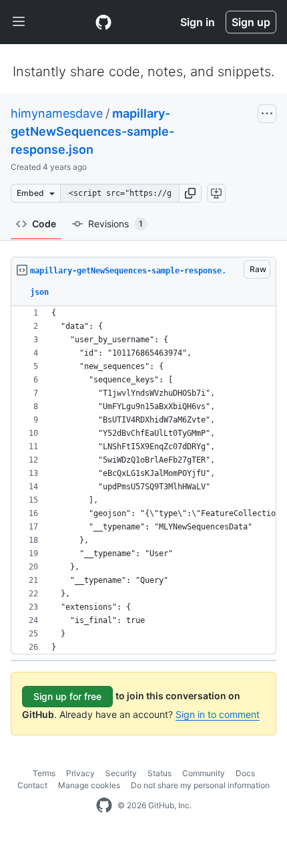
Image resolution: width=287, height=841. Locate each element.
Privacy (80, 773)
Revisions (115, 223)
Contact (32, 785)
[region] (143, 480)
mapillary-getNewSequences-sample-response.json (92, 131)
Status (160, 773)
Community (203, 773)
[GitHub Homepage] (104, 805)
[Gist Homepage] (103, 22)
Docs (245, 773)
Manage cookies (89, 785)
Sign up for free (67, 696)
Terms (44, 773)
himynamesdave (57, 113)
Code (44, 223)
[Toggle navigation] (19, 22)
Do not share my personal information (200, 785)
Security (121, 773)
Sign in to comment (218, 714)
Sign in (197, 22)
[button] (190, 193)
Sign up (251, 22)
